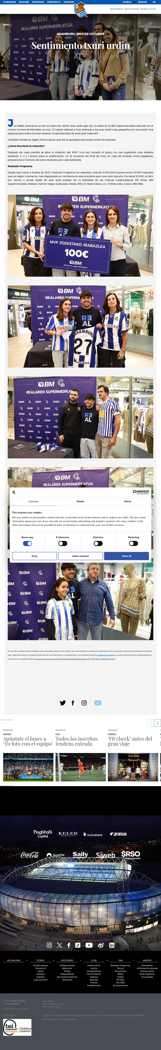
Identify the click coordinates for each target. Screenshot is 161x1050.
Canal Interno (94, 974)
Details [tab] (80, 501)
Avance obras (147, 971)
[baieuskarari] (17, 1027)
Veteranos (67, 980)
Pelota (67, 971)
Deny (34, 556)
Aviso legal (47, 1001)
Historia (94, 977)
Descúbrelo (147, 966)
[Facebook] (73, 702)
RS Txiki (120, 980)
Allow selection (80, 556)
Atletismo (67, 968)
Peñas (120, 977)
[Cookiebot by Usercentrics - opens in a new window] (135, 492)
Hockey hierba (67, 966)
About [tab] (127, 501)
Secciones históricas (67, 977)
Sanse (40, 971)
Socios (120, 968)
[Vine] (101, 944)
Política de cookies (51, 1007)
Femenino (40, 968)
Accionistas (120, 971)
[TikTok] (77, 944)
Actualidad (13, 961)
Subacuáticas (67, 974)
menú (6, 25)
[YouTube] (89, 944)
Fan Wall (120, 983)
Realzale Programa (120, 966)
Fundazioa (9, 2)
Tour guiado (147, 977)
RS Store (24, 2)
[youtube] (97, 702)
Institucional (93, 966)
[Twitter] (63, 702)
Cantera (40, 974)
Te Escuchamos (120, 986)
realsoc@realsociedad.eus (16, 1009)
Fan (120, 961)
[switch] (62, 543)
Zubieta (40, 977)
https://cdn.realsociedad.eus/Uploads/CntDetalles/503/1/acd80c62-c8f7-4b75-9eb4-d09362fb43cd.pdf (75, 659)
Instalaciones (94, 986)
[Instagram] (84, 702)
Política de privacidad (53, 1004)
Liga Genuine (40, 980)
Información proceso (147, 968)
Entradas (38, 2)
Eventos (69, 2)
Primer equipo (40, 966)
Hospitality (54, 2)
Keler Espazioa (147, 974)
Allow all (126, 556)
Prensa (93, 983)
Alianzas (93, 980)
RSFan (120, 974)
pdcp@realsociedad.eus (105, 655)
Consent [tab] (33, 501)
